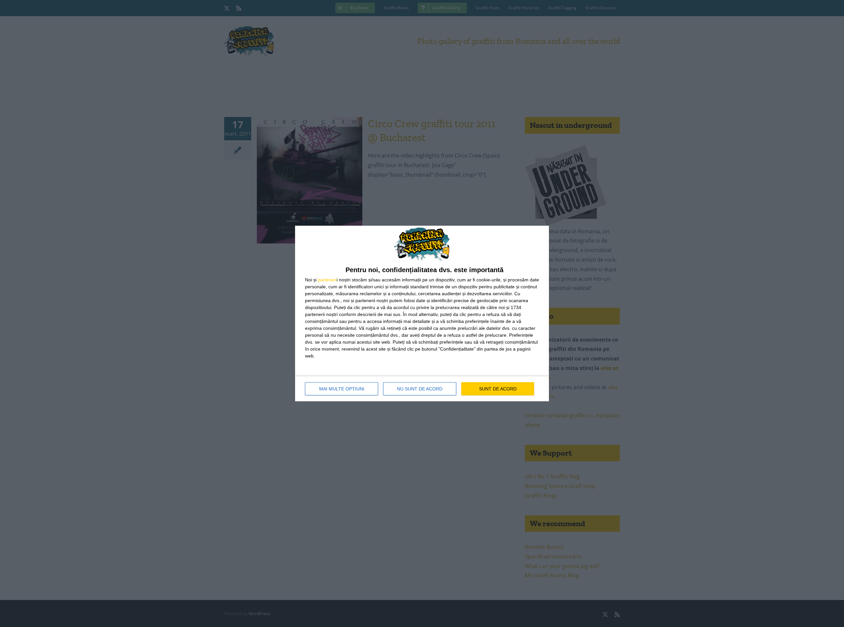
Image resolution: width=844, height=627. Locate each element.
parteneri (327, 279)
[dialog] (422, 313)
